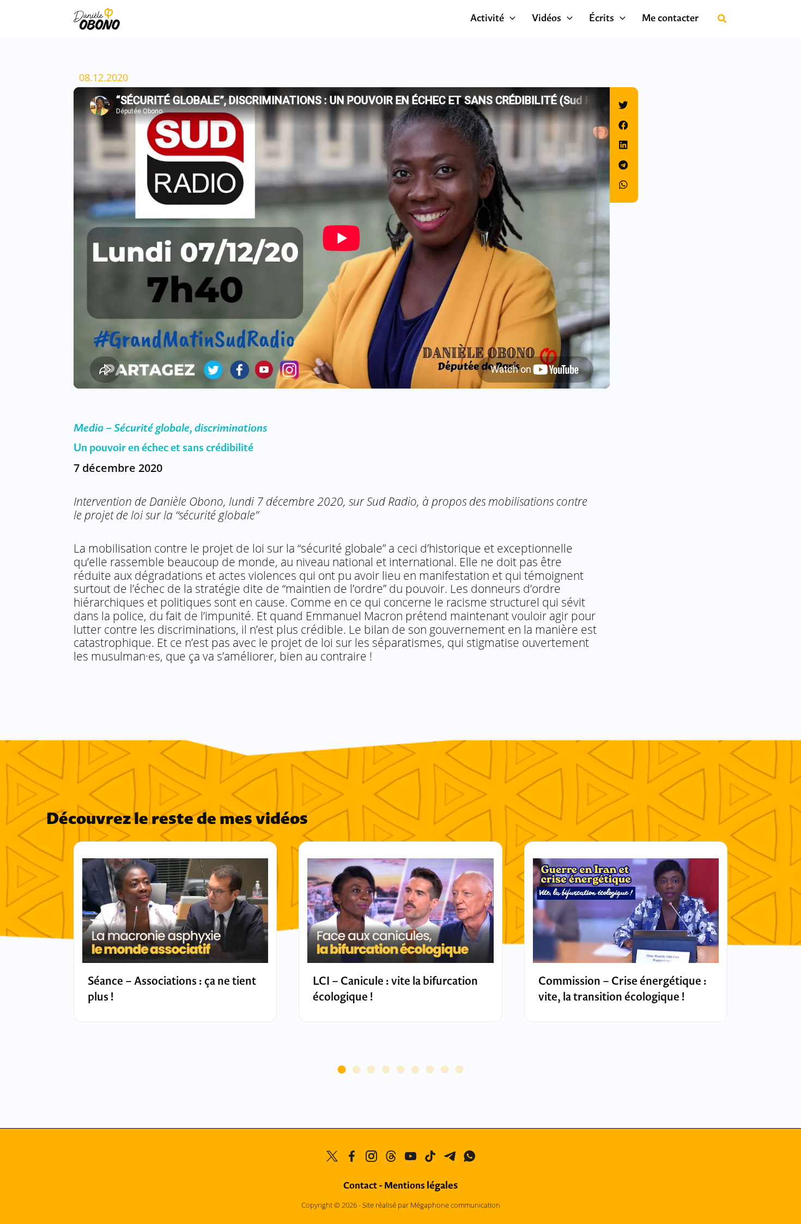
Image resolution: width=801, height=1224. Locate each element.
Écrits (601, 19)
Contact (360, 1186)
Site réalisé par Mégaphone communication (431, 1205)
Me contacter (670, 19)
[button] (509, 19)
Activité (487, 19)
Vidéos (546, 19)
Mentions (421, 1186)
